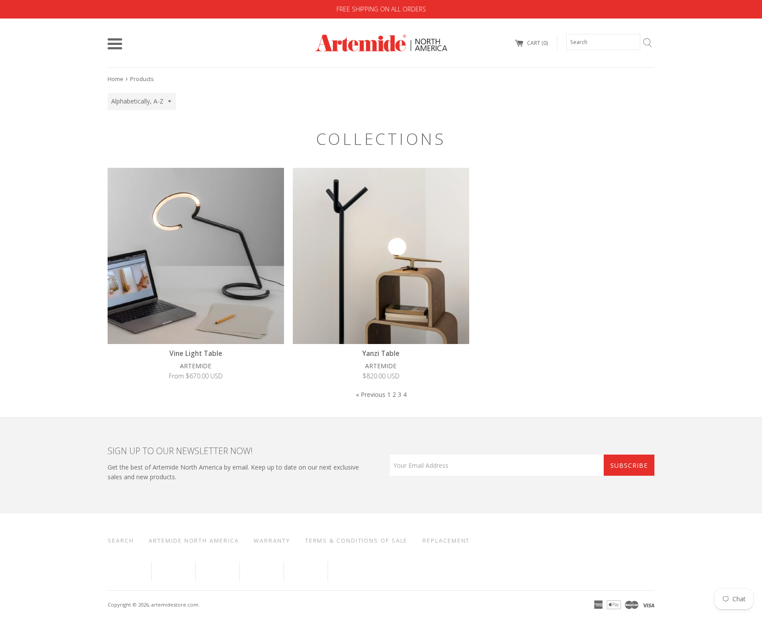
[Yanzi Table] (381, 256)
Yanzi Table (381, 353)
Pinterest (261, 571)
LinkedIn (217, 571)
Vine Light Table (195, 353)
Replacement (446, 540)
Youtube (173, 571)
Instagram (305, 571)
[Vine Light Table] (196, 256)
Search (121, 540)
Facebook (129, 571)
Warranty (272, 540)
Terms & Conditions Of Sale (356, 540)
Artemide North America (194, 540)
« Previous (370, 394)
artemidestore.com (174, 604)
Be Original (357, 571)
